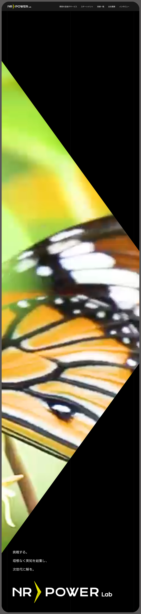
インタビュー (124, 6)
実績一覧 (100, 6)
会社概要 (111, 6)
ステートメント (87, 6)
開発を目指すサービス (68, 6)
